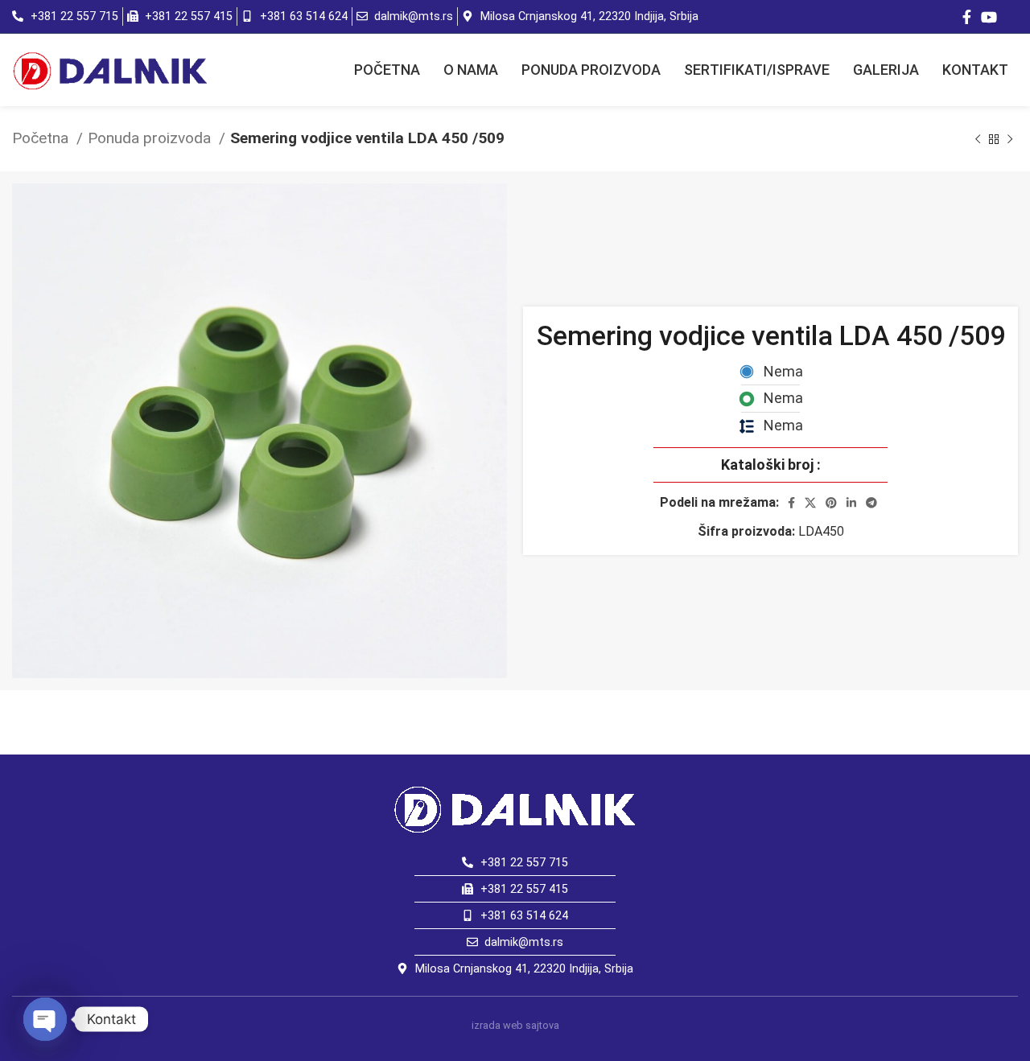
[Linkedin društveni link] (851, 502)
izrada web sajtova (515, 1025)
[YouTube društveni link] (989, 17)
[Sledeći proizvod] (1010, 139)
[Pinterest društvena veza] (831, 502)
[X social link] (810, 502)
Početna (42, 138)
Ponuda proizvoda (151, 138)
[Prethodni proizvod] (978, 139)
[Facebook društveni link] (967, 17)
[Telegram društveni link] (871, 502)
